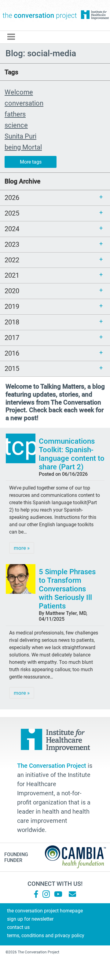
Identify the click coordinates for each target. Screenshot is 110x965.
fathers (15, 114)
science (16, 125)
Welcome (19, 92)
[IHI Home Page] (94, 15)
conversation (24, 103)
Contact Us (18, 927)
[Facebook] (36, 894)
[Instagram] (46, 894)
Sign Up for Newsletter (30, 919)
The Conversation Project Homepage (45, 911)
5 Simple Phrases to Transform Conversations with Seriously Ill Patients (67, 589)
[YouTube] (57, 894)
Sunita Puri (20, 136)
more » (22, 548)
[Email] (72, 894)
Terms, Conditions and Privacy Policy (45, 935)
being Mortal (23, 147)
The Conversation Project (39, 15)
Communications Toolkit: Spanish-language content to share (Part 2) (72, 454)
